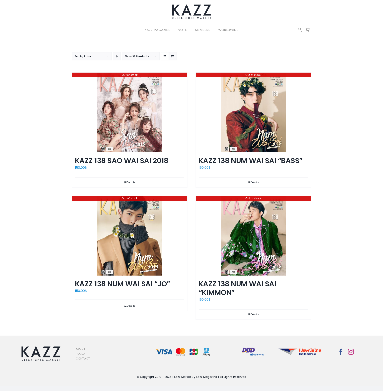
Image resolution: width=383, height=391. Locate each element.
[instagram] (351, 352)
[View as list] (173, 56)
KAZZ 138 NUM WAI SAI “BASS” (250, 161)
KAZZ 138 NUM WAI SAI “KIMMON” (237, 288)
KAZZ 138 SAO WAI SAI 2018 (121, 161)
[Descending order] (117, 56)
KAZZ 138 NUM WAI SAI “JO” (122, 284)
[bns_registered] (253, 348)
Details (131, 182)
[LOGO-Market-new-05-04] (191, 5)
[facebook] (341, 352)
